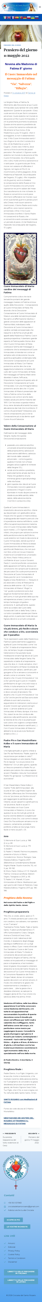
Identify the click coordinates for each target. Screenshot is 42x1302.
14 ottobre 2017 (18, 93)
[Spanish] (17, 17)
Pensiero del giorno (12, 45)
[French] (13, 17)
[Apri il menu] (40, 7)
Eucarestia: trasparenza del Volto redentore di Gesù (10, 1140)
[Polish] (29, 17)
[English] (9, 17)
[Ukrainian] (33, 17)
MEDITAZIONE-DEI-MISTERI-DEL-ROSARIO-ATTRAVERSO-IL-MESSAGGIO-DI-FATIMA (19, 1121)
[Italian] (5, 17)
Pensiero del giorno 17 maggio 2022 (31, 1138)
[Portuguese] (21, 17)
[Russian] (37, 17)
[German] (25, 17)
